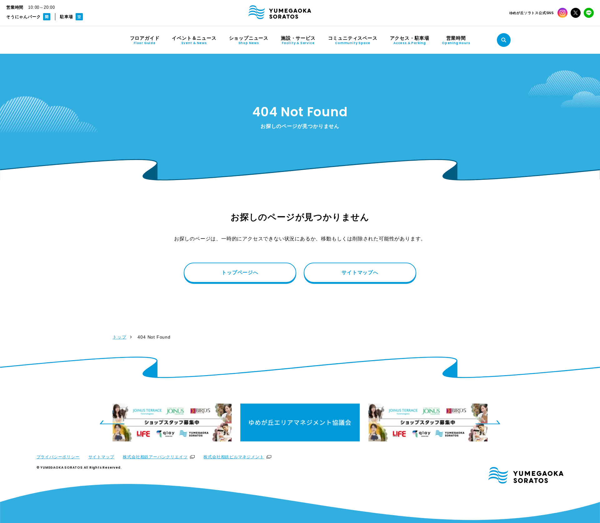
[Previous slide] (111, 422)
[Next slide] (488, 422)
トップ (119, 336)
